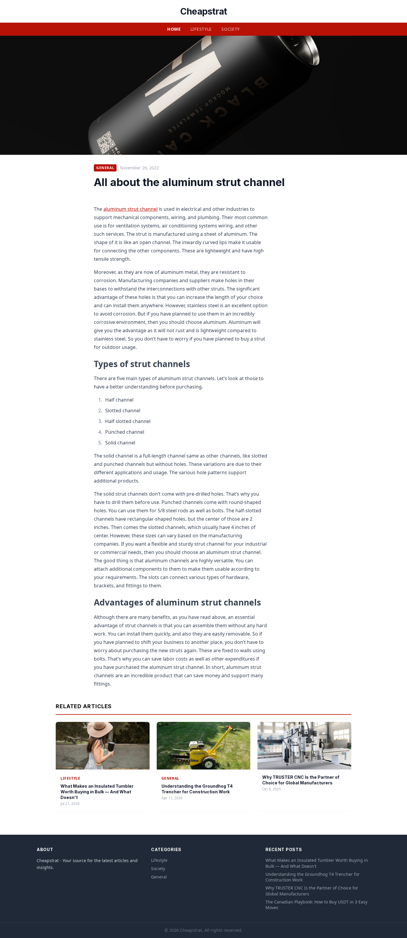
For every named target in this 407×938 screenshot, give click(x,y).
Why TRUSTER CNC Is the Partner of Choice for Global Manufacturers (311, 890)
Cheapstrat (203, 11)
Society (230, 29)
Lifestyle (201, 29)
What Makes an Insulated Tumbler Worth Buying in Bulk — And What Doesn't (96, 792)
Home (174, 29)
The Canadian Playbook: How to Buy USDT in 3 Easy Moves (316, 904)
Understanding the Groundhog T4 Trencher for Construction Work (312, 877)
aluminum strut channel (130, 209)
